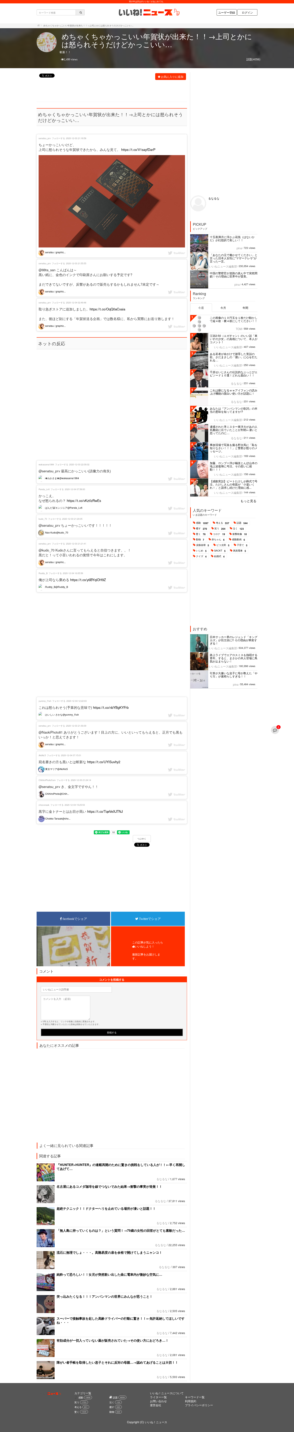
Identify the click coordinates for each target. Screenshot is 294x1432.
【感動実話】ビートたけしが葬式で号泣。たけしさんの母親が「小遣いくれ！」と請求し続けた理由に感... (233, 484)
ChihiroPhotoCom (47, 780)
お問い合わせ (158, 1401)
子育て (242, 545)
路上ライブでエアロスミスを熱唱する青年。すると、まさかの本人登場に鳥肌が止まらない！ (233, 658)
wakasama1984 (46, 464)
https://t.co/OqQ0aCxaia (107, 309)
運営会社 (155, 1405)
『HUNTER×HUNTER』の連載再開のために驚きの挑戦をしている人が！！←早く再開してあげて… (121, 1166)
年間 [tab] (245, 308)
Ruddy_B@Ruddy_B (56, 586)
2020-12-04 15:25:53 (75, 804)
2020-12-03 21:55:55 (76, 263)
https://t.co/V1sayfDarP (138, 149)
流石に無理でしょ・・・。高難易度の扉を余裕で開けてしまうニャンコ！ (109, 1252)
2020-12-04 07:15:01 (71, 755)
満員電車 (239, 551)
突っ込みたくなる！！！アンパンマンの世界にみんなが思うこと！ (105, 1296)
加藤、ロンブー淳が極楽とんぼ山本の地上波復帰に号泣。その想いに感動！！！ (233, 466)
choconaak (44, 804)
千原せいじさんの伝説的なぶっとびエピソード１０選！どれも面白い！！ (233, 373)
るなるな (162, 1179)
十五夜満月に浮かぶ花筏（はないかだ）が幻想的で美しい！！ (232, 238)
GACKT (220, 551)
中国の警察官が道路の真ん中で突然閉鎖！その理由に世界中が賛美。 (233, 274)
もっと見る (248, 501)
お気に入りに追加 (172, 77)
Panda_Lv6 (44, 489)
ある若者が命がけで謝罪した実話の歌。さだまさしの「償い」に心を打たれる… (233, 357)
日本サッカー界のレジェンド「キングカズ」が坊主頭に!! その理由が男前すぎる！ (233, 640)
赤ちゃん (218, 539)
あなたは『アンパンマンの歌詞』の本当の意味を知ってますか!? (233, 410)
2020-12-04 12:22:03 (76, 700)
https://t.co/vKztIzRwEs (84, 500)
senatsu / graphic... (55, 252)
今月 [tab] (223, 308)
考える (222, 523)
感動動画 (238, 539)
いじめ (201, 551)
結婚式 (219, 556)
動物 (200, 539)
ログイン (247, 12)
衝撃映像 (239, 534)
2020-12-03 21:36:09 (76, 725)
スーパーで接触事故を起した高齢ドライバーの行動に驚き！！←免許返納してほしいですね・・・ (121, 1320)
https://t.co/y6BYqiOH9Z (88, 579)
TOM (239, 329)
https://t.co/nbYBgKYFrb (111, 707)
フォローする (58, 138)
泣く (238, 529)
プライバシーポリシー (199, 1405)
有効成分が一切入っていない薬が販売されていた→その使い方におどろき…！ (113, 1340)
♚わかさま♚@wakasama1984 (62, 478)
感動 (202, 523)
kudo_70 (43, 518)
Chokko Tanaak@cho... (57, 818)
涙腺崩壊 (202, 545)
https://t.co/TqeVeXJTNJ (105, 811)
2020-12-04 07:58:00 (75, 489)
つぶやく (141, 839)
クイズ (201, 556)
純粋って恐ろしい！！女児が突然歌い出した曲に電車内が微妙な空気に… (109, 1274)
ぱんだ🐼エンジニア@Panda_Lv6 (63, 507)
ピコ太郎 (222, 545)
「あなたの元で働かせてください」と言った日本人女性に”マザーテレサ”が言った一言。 (233, 258)
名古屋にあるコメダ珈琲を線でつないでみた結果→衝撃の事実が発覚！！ (109, 1186)
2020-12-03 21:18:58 (76, 138)
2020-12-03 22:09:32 (79, 464)
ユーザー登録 (226, 12)
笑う (219, 529)
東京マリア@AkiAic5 (56, 769)
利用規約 (190, 1401)
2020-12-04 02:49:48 (76, 302)
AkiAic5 (42, 755)
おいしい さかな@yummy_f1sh (62, 714)
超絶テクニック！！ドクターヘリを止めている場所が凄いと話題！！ (106, 1208)
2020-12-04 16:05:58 (73, 573)
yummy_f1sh (45, 700)
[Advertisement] (109, 91)
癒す (201, 529)
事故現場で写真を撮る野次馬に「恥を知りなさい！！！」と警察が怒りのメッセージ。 (233, 448)
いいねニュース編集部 (223, 266)
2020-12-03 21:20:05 (72, 518)
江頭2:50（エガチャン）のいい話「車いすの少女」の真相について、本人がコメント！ (233, 339)
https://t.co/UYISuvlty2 (103, 761)
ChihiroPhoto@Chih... (57, 793)
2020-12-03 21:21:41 (76, 543)
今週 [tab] (201, 308)
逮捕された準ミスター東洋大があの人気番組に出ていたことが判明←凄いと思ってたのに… (233, 430)
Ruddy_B (43, 573)
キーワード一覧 (195, 1397)
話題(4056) (253, 59)
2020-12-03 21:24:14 (81, 780)
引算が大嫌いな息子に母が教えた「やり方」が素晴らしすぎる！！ (233, 674)
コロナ (219, 534)
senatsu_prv (45, 138)
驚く (201, 534)
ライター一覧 (158, 1397)
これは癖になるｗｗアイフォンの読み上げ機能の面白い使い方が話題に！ (233, 391)
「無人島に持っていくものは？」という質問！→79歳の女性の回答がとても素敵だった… (121, 1230)
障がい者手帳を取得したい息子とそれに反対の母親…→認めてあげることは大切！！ (117, 1362)
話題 (242, 523)
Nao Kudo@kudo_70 (56, 532)
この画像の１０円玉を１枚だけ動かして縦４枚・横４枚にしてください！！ (233, 319)
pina (239, 248)
